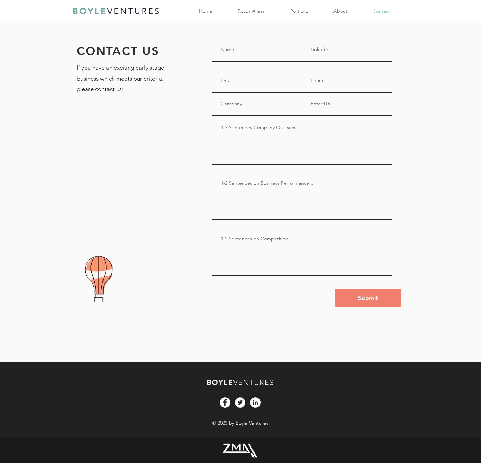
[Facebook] (225, 402)
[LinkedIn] (255, 402)
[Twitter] (240, 402)
